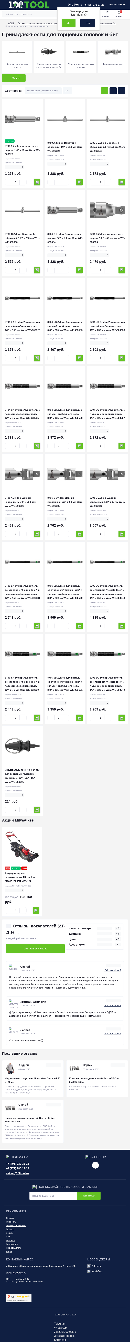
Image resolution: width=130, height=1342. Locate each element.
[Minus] (8, 182)
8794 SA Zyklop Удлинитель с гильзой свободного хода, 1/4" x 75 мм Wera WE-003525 (22, 413)
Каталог (10, 1229)
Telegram (96, 1266)
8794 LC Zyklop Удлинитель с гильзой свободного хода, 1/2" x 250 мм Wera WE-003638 (107, 326)
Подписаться (88, 1196)
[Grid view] (104, 90)
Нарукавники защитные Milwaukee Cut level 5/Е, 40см (32, 1080)
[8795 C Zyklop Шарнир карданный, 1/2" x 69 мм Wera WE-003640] (107, 474)
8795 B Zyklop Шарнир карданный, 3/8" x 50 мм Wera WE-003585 (64, 501)
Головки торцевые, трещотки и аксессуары (38, 23)
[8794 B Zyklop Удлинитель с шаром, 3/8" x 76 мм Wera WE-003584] (65, 210)
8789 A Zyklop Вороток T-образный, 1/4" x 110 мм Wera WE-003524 (64, 146)
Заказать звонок (117, 5)
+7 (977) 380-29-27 (17, 1168)
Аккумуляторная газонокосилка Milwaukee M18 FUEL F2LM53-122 (20, 877)
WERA (11, 23)
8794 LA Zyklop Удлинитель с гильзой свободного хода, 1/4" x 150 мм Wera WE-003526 (22, 326)
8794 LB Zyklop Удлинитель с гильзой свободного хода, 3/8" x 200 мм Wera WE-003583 (65, 326)
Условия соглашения (16, 1225)
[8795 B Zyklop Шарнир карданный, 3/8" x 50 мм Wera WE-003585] (65, 474)
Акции (9, 1251)
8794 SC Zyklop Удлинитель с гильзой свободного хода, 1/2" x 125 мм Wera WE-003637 (107, 413)
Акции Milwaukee (18, 820)
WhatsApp (97, 1271)
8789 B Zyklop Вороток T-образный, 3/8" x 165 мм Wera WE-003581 (107, 146)
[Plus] (23, 182)
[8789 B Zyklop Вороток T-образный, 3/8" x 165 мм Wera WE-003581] (107, 119)
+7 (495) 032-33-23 (17, 1163)
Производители (13, 1248)
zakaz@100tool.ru (17, 1173)
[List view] (113, 90)
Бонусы (9, 1233)
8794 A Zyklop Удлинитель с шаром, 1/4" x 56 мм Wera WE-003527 (22, 150)
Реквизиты (11, 1222)
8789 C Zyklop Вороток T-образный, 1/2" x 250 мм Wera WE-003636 (22, 238)
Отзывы (10, 1218)
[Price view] (121, 90)
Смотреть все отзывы (35, 948)
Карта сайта (12, 1244)
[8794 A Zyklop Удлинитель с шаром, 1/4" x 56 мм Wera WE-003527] (22, 119)
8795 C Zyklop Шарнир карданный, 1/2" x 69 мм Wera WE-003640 (107, 501)
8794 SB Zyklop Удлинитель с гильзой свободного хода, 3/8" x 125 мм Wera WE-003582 (65, 413)
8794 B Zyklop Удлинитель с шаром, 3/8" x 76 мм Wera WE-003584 (65, 238)
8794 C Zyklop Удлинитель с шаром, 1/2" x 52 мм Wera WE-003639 (107, 238)
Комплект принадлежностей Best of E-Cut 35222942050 (94, 1080)
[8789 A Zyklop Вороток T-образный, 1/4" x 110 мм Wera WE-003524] (65, 119)
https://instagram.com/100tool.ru (95, 1165)
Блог (8, 1237)
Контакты (10, 1240)
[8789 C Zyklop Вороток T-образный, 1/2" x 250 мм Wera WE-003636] (22, 210)
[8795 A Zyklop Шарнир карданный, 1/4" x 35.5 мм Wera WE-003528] (22, 474)
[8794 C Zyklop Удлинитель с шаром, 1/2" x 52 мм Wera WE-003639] (107, 210)
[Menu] (4, 4)
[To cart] (37, 182)
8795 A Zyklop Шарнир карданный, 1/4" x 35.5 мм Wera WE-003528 (20, 501)
